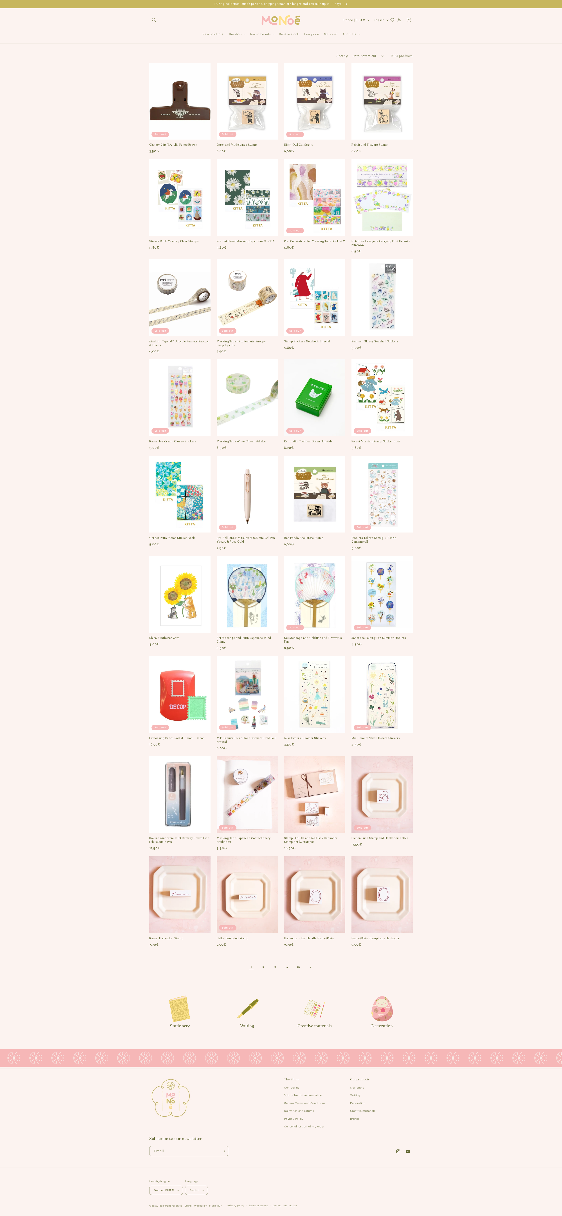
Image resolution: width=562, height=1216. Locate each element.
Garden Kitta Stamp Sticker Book (172, 538)
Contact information (285, 1205)
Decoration (357, 1103)
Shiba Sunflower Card (164, 638)
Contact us (291, 1087)
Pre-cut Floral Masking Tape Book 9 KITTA (246, 241)
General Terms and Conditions (304, 1103)
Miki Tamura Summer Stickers (305, 738)
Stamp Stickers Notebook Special (307, 342)
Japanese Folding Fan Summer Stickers (378, 638)
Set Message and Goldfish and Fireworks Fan (313, 640)
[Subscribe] (223, 1151)
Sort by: (342, 56)
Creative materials (363, 1111)
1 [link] (251, 966)
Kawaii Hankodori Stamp (166, 938)
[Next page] (310, 967)
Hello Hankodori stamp (232, 938)
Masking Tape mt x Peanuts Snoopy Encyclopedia (241, 343)
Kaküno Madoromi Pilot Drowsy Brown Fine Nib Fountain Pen (179, 840)
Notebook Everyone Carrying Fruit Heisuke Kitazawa (380, 243)
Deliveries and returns (299, 1111)
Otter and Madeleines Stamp (237, 145)
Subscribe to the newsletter (303, 1095)
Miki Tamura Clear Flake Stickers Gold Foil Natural (246, 740)
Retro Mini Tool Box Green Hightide (308, 442)
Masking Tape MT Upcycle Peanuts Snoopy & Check (179, 343)
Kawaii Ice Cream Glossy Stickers (172, 442)
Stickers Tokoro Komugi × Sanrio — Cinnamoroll (375, 540)
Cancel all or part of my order (304, 1126)
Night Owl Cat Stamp (298, 145)
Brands (355, 1119)
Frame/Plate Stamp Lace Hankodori (375, 938)
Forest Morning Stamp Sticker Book (376, 442)
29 (298, 967)
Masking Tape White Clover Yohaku (241, 442)
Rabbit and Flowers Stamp (369, 145)
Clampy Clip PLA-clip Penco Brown (173, 145)
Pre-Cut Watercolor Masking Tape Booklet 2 (314, 241)
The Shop (291, 1079)
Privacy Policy (293, 1119)
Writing (355, 1095)
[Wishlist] (392, 20)
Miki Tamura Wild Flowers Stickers (375, 738)
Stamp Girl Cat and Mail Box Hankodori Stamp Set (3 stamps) (311, 840)
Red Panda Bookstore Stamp (303, 538)
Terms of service (258, 1205)
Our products (360, 1079)
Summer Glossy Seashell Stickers (375, 342)
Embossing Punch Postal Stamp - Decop (177, 738)
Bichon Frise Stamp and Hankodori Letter (379, 838)
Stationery (357, 1087)
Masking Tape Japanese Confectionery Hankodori (244, 840)
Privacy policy (235, 1205)
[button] (154, 20)
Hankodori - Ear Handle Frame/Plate (309, 938)
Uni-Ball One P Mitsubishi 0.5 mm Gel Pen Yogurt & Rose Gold (246, 540)
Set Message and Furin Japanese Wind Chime (244, 640)
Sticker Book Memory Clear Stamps (174, 241)
